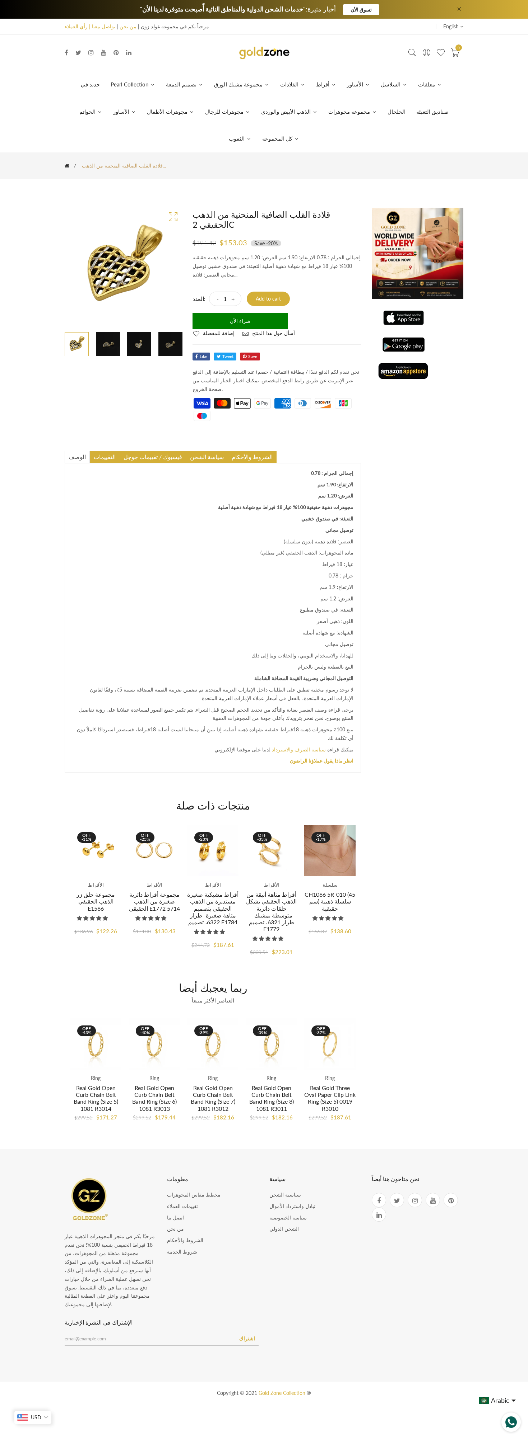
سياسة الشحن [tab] (207, 456)
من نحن (128, 26)
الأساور (356, 84)
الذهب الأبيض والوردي (286, 111)
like (203, 356)
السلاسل (391, 84)
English (451, 26)
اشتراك (247, 1338)
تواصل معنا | (101, 26)
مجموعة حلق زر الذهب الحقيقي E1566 (96, 901)
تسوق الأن (361, 9)
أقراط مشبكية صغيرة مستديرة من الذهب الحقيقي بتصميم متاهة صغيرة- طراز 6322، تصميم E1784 (212, 908)
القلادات (290, 84)
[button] (93, 918)
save (252, 356)
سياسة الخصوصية (288, 1217)
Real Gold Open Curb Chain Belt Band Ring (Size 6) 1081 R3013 (154, 1098)
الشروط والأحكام (185, 1240)
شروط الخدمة (182, 1252)
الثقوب (237, 138)
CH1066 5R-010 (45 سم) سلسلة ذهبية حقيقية (330, 901)
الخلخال (397, 111)
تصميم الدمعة (182, 84)
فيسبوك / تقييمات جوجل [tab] (153, 456)
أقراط (323, 84)
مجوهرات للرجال (225, 111)
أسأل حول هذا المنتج (273, 333)
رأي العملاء (76, 26)
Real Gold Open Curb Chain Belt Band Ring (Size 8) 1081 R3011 (271, 1098)
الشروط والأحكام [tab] (252, 456)
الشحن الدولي (284, 1229)
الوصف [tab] (77, 456)
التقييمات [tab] (105, 456)
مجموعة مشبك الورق (239, 84)
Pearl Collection (130, 84)
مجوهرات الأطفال (168, 111)
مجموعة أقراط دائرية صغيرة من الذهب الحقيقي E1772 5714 (154, 901)
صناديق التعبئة (432, 111)
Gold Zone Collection (283, 1393)
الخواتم (88, 111)
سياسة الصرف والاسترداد (299, 749)
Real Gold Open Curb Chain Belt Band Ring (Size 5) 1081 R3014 (96, 1098)
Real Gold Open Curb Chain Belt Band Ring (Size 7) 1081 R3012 (213, 1098)
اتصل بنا (175, 1217)
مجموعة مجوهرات (349, 111)
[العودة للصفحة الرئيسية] (67, 165)
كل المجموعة (278, 138)
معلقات (427, 84)
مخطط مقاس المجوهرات (194, 1195)
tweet (227, 356)
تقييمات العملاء (182, 1206)
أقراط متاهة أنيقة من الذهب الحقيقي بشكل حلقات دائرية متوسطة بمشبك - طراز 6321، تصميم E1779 (271, 911)
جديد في (90, 84)
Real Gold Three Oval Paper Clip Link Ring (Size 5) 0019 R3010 (330, 1098)
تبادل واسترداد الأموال (292, 1206)
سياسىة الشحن (285, 1195)
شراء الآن (240, 321)
